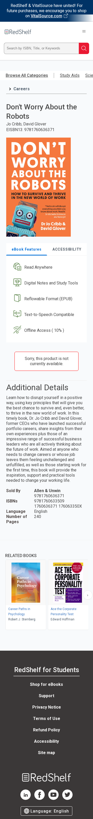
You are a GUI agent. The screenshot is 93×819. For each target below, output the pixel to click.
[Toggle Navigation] (84, 31)
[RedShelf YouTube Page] (53, 798)
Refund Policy (46, 729)
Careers (21, 88)
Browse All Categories (27, 75)
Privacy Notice (46, 707)
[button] (46, 267)
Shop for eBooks (46, 684)
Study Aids (70, 75)
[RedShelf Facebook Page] (39, 798)
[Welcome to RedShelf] (18, 32)
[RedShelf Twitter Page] (67, 798)
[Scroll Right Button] (87, 595)
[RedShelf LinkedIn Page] (25, 798)
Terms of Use (46, 718)
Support (46, 695)
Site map (46, 752)
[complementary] (46, 585)
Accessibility (46, 741)
